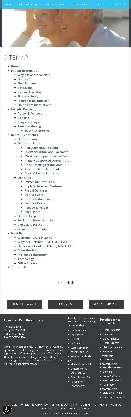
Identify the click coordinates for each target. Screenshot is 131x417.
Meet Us (102, 4)
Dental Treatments (82, 4)
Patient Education (30, 92)
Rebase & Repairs (37, 207)
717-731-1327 (16, 333)
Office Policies (27, 263)
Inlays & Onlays (28, 122)
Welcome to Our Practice (35, 237)
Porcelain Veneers (30, 113)
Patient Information (29, 4)
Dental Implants (29, 143)
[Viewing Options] (7, 409)
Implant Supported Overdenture (47, 160)
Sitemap (65, 283)
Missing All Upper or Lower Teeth (47, 156)
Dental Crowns (28, 139)
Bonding (23, 118)
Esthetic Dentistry (56, 4)
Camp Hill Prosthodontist (18, 346)
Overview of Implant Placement (47, 152)
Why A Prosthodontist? (34, 75)
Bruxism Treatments (32, 229)
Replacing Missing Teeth (41, 148)
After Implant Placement (42, 169)
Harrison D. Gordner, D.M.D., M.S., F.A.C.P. (46, 246)
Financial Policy (28, 96)
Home (9, 4)
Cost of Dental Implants (41, 173)
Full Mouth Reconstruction (36, 220)
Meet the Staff (28, 250)
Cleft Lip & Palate (30, 225)
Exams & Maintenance (40, 199)
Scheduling (25, 88)
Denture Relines (36, 203)
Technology (26, 259)
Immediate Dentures (39, 182)
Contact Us (118, 4)
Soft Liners (32, 212)
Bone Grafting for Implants (44, 165)
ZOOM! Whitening (37, 130)
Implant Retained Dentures (43, 186)
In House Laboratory (32, 255)
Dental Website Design (56, 413)
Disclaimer (68, 408)
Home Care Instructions (34, 105)
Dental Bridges (28, 216)
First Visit (24, 79)
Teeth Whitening (29, 126)
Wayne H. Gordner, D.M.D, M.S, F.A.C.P (44, 242)
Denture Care (34, 195)
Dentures (24, 178)
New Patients (27, 83)
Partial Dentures (36, 190)
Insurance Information (33, 101)
